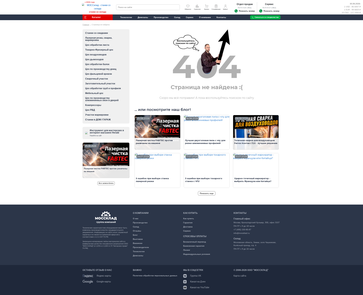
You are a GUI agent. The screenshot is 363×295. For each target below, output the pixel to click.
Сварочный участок (96, 79)
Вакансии (137, 243)
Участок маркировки (96, 115)
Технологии (139, 251)
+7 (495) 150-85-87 (242, 229)
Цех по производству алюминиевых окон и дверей (102, 99)
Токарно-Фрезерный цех (99, 50)
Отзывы (137, 231)
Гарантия (187, 222)
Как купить (188, 218)
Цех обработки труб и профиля (103, 88)
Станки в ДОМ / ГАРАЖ (98, 120)
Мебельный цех (94, 93)
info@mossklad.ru (242, 233)
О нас (135, 218)
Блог (135, 235)
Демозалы (138, 255)
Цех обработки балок (97, 64)
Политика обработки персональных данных (155, 275)
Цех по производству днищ (100, 69)
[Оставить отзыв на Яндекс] (88, 276)
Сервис (269, 4)
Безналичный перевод (194, 242)
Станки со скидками (96, 33)
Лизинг (186, 250)
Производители (141, 247)
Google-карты (104, 281)
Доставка (188, 227)
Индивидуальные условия (196, 254)
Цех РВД (90, 110)
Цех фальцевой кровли (98, 74)
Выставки (138, 239)
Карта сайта (240, 276)
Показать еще (207, 193)
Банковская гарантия (193, 246)
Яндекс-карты (104, 276)
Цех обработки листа (97, 45)
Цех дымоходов (94, 59)
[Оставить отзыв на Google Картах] (88, 281)
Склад (136, 227)
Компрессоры (93, 105)
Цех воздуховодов (95, 55)
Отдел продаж (245, 4)
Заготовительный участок (100, 83)
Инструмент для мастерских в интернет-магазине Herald (107, 132)
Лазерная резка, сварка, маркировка (98, 39)
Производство (140, 222)
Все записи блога (106, 183)
